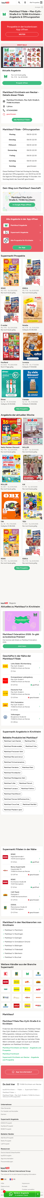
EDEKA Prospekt (6, 1123)
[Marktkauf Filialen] (27, 974)
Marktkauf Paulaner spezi (13, 810)
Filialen (20, 1089)
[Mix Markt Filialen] (5, 989)
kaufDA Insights (6, 1155)
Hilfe (2, 1183)
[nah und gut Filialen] (16, 982)
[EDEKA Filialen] (16, 974)
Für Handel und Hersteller (9, 1111)
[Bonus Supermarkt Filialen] (27, 997)
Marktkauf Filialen (8, 1092)
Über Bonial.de (6, 1108)
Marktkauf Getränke (11, 767)
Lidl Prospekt (5, 1144)
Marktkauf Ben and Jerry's (13, 757)
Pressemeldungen (7, 1162)
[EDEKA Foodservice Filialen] (5, 997)
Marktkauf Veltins (27, 789)
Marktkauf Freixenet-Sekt (13, 752)
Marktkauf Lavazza (11, 789)
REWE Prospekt (6, 1129)
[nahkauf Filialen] (16, 1006)
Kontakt (24, 1186)
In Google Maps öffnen (22, 205)
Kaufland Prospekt (7, 1126)
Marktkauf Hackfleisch (12, 794)
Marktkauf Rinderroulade (13, 746)
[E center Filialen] (38, 974)
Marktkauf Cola (31, 746)
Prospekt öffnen (22, 83)
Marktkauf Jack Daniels (12, 741)
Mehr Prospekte (22, 409)
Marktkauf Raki (27, 767)
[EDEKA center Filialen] (5, 1006)
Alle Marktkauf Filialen (22, 120)
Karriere (3, 1114)
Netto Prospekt (6, 1141)
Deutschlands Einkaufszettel (10, 1152)
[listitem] (11, 276)
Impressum (26, 1183)
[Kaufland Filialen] (5, 974)
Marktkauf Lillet (10, 783)
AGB (2, 1189)
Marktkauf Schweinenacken (14, 762)
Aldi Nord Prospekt (7, 1138)
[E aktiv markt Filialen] (16, 989)
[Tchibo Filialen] (16, 997)
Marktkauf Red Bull (29, 804)
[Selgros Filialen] (27, 1006)
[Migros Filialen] (38, 997)
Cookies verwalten (28, 1189)
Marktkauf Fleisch (25, 783)
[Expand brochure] (22, 57)
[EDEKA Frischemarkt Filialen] (27, 989)
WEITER (22, 34)
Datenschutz (5, 1186)
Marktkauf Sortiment (11, 1054)
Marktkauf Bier (30, 741)
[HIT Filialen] (38, 989)
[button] (22, 64)
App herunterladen (7, 1159)
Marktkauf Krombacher (12, 773)
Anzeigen (38, 7)
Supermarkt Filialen (31, 1089)
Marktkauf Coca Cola (11, 804)
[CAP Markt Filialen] (38, 982)
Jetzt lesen (22, 646)
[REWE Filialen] (5, 982)
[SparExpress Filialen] (38, 1006)
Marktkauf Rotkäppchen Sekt (14, 778)
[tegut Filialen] (27, 982)
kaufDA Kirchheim (9, 1089)
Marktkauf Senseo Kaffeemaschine (16, 799)
